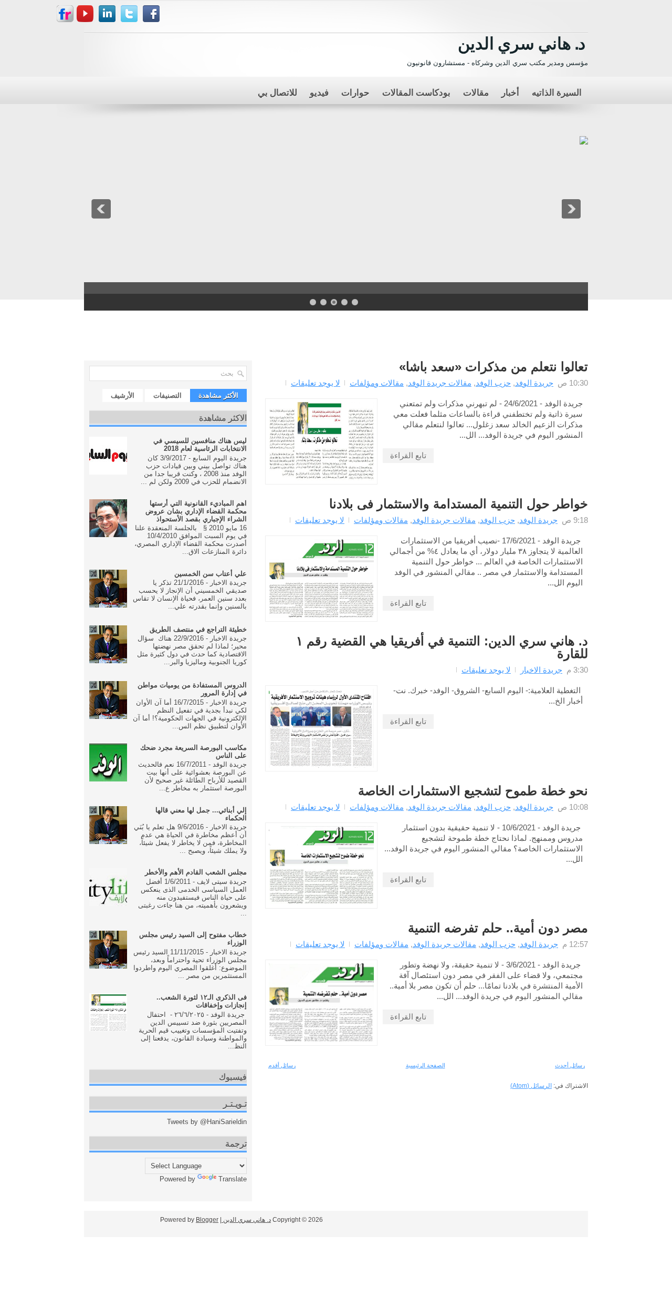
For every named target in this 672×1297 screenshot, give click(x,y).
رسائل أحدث (570, 1065)
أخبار (510, 91)
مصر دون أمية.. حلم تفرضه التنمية (498, 928)
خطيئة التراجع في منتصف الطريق (198, 629)
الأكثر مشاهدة (218, 395)
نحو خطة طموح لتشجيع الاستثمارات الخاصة (473, 791)
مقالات (476, 91)
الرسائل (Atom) (531, 1085)
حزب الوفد (493, 382)
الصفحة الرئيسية (425, 1065)
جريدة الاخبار (541, 669)
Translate (232, 1179)
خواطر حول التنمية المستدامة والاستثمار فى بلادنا (458, 504)
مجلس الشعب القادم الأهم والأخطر (196, 872)
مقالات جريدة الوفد (439, 382)
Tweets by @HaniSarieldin (207, 1122)
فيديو (319, 91)
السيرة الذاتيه (557, 91)
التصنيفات (167, 395)
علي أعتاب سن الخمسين (210, 574)
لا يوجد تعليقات (315, 382)
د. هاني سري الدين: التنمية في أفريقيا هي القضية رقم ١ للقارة (442, 647)
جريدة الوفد (534, 382)
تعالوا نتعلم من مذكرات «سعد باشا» (493, 367)
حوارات (355, 91)
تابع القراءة (408, 455)
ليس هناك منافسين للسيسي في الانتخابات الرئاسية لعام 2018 (200, 444)
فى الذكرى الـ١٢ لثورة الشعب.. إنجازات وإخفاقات (201, 1001)
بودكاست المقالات (416, 91)
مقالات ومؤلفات (377, 382)
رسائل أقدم (282, 1065)
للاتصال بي (277, 91)
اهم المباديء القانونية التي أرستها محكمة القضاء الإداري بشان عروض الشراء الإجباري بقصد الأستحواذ (196, 511)
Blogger (207, 1219)
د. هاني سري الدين (521, 41)
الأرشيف (122, 395)
